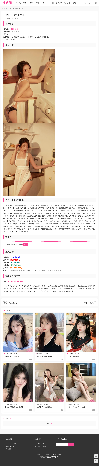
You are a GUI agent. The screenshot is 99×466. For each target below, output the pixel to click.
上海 (7, 353)
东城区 (7, 404)
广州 (78, 353)
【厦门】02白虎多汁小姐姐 (76, 407)
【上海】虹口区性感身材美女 (13, 357)
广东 (44, 353)
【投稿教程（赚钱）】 (16, 265)
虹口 (15, 353)
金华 (47, 404)
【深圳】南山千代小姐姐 (44, 357)
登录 (25, 244)
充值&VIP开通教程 (11, 443)
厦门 (13, 19)
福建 (16, 19)
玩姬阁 (7, 3)
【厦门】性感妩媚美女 (89, 303)
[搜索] (85, 3)
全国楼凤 (7, 19)
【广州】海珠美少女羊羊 (75, 357)
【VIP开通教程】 (15, 257)
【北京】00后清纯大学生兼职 (13, 407)
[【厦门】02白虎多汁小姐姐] (81, 382)
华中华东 (44, 443)
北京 (17, 404)
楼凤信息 (18, 3)
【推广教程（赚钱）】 (16, 268)
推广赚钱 (59, 3)
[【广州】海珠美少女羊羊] (81, 332)
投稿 (74, 3)
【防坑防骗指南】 (15, 260)
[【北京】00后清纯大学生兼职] (18, 382)
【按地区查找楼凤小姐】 (15, 281)
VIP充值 (51, 3)
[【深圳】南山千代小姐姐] (49, 332)
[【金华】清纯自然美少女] (49, 382)
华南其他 (44, 446)
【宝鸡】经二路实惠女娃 (10, 303)
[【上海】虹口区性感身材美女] (18, 332)
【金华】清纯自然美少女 (44, 407)
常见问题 (8, 449)
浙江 (44, 404)
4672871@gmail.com (52, 457)
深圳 (47, 353)
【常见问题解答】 (15, 262)
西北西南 (37, 446)
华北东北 (37, 443)
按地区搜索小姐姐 (11, 446)
